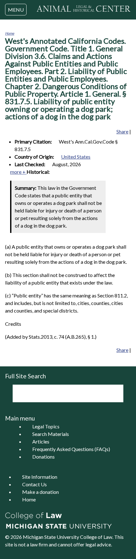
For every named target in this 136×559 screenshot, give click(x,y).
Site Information (39, 477)
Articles (40, 441)
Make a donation (40, 492)
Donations (43, 457)
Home (9, 33)
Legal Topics (45, 426)
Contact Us (34, 484)
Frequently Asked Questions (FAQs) (71, 449)
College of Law (96, 537)
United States (75, 157)
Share (122, 131)
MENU (16, 10)
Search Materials (50, 434)
